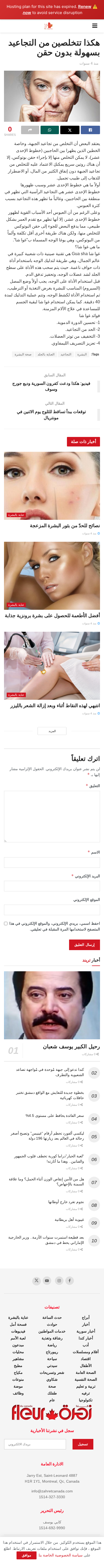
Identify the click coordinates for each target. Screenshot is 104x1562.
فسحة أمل (18, 1324)
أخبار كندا (86, 1338)
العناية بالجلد (46, 354)
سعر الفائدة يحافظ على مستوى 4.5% (55, 1115)
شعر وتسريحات (52, 1372)
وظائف (18, 1393)
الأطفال (86, 1366)
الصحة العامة (86, 1372)
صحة (52, 1386)
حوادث (52, 1324)
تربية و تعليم (85, 1386)
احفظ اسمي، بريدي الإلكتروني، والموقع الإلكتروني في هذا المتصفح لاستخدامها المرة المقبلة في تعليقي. (54, 926)
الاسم (93, 852)
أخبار (86, 1324)
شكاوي (52, 1379)
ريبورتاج (52, 1352)
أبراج (86, 1317)
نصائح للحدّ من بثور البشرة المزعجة (65, 525)
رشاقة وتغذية (52, 1338)
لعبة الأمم (18, 1338)
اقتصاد (86, 1359)
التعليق (93, 785)
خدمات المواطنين (52, 1331)
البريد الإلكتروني (85, 875)
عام (52, 1400)
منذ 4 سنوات (88, 63)
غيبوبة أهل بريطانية (69, 1219)
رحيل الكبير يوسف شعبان (71, 1046)
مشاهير (18, 1359)
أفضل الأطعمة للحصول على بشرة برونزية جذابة (52, 615)
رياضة (52, 1345)
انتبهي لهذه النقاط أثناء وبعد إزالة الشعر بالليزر (55, 705)
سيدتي (52, 1366)
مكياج (18, 1372)
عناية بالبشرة (16, 514)
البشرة (82, 354)
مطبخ (18, 1366)
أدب (86, 1345)
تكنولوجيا (86, 1400)
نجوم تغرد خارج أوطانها (66, 1202)
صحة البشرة (23, 354)
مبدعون (18, 1345)
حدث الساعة (52, 1317)
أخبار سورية (86, 1331)
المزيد (52, 731)
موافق (26, 1555)
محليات (18, 1352)
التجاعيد (66, 354)
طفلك (52, 1393)
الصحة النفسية (86, 1379)
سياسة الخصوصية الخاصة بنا (61, 1555)
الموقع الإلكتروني (86, 899)
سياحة (52, 1359)
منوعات (18, 1379)
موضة (18, 1386)
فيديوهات (18, 1331)
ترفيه (86, 1393)
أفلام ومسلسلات (86, 1352)
